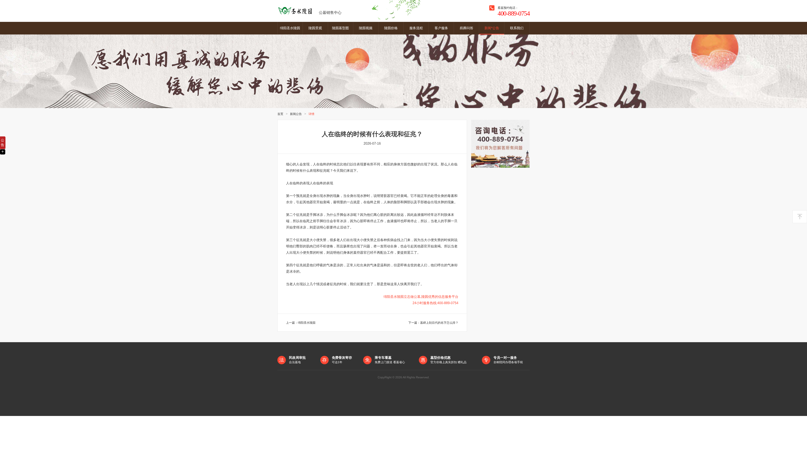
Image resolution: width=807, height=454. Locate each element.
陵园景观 (315, 28)
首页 (280, 114)
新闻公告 (296, 114)
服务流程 (416, 28)
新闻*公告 (491, 28)
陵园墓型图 (340, 28)
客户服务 (441, 28)
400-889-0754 (514, 13)
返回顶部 (800, 216)
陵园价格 (391, 28)
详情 (311, 114)
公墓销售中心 (330, 13)
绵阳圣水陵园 (290, 28)
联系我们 (516, 28)
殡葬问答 (466, 28)
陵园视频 (365, 28)
